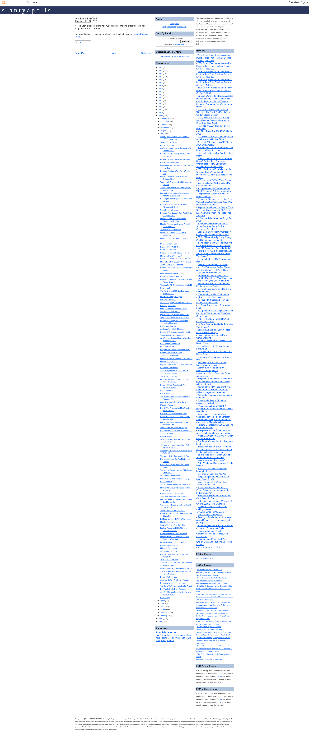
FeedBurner (179, 44)
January (164, 616)
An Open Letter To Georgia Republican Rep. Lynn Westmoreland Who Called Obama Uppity (214, 313)
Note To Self (165, 288)
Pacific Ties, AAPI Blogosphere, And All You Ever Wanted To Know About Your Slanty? (214, 254)
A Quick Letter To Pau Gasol (210, 512)
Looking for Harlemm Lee (209, 273)
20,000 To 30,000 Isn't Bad (170, 230)
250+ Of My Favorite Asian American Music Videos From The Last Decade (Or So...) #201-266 (214, 58)
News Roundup (166, 436)
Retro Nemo (165, 393)
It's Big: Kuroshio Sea (168, 244)
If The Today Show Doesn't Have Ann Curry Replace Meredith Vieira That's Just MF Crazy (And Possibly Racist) (214, 245)
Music (98, 43)
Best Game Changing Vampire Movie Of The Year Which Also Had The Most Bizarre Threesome (213, 640)
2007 (161, 621)
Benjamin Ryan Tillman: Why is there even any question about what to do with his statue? (214, 381)
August (163, 131)
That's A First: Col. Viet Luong (171, 265)
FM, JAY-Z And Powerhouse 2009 (173, 413)
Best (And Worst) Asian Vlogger (209, 627)
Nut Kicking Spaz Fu (168, 326)
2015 (161, 101)
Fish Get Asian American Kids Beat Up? (175, 259)
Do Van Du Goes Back (169, 577)
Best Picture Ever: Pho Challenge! (173, 534)
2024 (161, 74)
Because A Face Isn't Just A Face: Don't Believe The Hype (213, 331)
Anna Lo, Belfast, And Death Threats (174, 580)
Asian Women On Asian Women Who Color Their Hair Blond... (213, 121)
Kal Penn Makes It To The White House (175, 519)
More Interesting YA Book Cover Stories (175, 262)
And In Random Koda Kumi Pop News (175, 485)
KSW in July (165, 597)
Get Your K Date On (168, 299)
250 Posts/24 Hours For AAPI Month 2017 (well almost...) (214, 143)
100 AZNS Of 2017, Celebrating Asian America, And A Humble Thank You (214, 138)
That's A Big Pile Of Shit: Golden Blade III (176, 285)
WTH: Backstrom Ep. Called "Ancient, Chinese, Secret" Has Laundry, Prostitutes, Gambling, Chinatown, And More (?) (214, 173)
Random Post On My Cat (170, 247)
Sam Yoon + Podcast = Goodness (173, 496)
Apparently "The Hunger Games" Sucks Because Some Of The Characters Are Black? (212, 226)
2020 (161, 86)
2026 (161, 68)
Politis (171, 638)
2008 (161, 619)
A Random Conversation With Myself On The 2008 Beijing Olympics (214, 502)
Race (163, 640)
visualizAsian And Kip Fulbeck (171, 476)
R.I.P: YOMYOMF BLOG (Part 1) (213, 117)
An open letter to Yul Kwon (209, 547)
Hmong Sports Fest (168, 306)
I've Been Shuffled (86, 18)
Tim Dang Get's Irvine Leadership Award (176, 586)
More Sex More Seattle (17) (171, 273)
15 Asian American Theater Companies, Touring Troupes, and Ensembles (212, 534)
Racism (170, 640)
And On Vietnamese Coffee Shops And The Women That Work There (213, 268)
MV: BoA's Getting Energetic (171, 297)
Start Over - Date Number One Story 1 (175, 479)
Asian (82, 43)
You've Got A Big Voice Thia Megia (173, 428)
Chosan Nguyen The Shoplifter (172, 493)
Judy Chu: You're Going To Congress (174, 402)
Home (113, 53)
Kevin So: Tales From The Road (172, 583)
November (165, 122)
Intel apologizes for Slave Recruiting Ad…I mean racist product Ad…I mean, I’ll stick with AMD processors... (214, 449)
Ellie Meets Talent (167, 347)
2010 (161, 113)
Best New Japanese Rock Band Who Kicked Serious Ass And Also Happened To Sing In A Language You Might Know (213, 605)
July (162, 134)
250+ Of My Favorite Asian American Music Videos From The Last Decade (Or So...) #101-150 (214, 74)
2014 (161, 104)
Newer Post (80, 53)
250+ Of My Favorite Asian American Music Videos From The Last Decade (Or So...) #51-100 (214, 82)
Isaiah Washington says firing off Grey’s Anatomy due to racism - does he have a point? (213, 490)
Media (189, 635)
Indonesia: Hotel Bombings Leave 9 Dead (176, 359)
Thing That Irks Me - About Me (172, 335)
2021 (161, 83)
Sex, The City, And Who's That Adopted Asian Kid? (211, 483)
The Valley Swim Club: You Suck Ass (174, 456)
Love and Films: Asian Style (211, 528)
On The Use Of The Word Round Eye (215, 278)
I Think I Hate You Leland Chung (213, 264)
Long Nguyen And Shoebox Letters (173, 308)
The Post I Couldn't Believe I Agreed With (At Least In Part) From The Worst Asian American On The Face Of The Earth (214, 597)
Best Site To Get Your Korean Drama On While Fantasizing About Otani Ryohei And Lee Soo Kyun (214, 588)
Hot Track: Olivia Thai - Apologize (173, 589)
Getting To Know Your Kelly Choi (172, 525)
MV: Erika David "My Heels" (171, 256)
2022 (161, 80)
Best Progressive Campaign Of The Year (212, 583)
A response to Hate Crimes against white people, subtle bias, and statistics (214, 431)
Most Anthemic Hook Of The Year (209, 570)
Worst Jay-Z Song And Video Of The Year (212, 578)
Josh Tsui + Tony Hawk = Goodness (174, 317)
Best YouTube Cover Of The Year (209, 629)
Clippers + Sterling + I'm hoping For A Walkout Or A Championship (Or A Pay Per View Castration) (214, 202)
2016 (161, 98)
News (164, 638)
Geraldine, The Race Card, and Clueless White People (211, 363)
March (163, 610)
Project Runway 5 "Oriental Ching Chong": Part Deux (212, 320)
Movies (169, 635)
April (162, 607)
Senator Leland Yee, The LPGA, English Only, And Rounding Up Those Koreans (214, 542)
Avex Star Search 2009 (169, 560)
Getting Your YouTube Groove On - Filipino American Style (213, 284)
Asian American (89, 43)
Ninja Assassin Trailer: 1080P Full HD (174, 253)
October (164, 125)
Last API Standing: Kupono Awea (173, 542)
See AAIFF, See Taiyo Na (170, 312)
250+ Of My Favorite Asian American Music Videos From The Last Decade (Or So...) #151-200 (214, 66)
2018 (161, 92)
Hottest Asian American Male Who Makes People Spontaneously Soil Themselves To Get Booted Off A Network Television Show (214, 648)
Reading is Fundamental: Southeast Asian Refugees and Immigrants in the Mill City (214, 520)
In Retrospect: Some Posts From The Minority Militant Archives (214, 149)
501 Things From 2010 (204, 558)
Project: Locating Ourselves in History (175, 159)
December (165, 119)
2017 (161, 95)
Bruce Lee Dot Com (168, 250)
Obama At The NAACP (169, 362)
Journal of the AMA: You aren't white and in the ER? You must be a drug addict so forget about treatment (213, 390)
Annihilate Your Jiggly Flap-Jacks (173, 329)
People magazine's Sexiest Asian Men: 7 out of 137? (212, 478)
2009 (161, 116)
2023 (161, 77)
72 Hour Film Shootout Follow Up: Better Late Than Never (212, 301)
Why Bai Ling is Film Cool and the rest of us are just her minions (212, 295)
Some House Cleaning (169, 210)
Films (163, 635)
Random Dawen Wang (169, 545)
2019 (161, 89)
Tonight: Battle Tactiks (168, 142)
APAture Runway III (167, 390)
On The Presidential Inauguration (213, 275)
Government (179, 635)
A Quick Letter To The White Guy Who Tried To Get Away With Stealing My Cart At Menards (214, 183)
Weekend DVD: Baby (168, 551)
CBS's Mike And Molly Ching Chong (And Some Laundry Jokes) (213, 238)
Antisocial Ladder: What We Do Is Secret (176, 568)
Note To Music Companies (210, 514)
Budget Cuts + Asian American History (175, 350)
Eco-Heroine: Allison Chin (170, 344)
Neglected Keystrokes (169, 368)
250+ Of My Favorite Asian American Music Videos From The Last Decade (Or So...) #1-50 (214, 90)
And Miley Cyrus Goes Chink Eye (213, 281)
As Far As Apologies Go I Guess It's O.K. (176, 303)
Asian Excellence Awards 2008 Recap (215, 525)
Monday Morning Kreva (169, 522)
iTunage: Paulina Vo (168, 405)
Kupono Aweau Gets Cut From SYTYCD (176, 365)
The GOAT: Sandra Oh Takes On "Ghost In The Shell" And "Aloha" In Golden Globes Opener (213, 112)
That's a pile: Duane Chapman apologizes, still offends (211, 401)
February (164, 612)
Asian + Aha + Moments (169, 356)
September (165, 128)
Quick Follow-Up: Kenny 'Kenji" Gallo (174, 315)
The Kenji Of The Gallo (169, 376)
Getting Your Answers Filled (171, 353)
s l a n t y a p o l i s (26, 10)
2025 (161, 71)
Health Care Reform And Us (171, 276)
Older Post (146, 53)
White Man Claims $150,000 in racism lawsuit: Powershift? (214, 437)
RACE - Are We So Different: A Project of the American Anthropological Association (214, 409)
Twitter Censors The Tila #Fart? (172, 510)
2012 (161, 107)
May (162, 603)
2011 (161, 110)
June (163, 601)
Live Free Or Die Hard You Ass (212, 474)
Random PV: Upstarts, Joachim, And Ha (176, 332)
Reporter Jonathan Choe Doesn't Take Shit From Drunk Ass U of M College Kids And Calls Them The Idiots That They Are (214, 211)
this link (219, 676)
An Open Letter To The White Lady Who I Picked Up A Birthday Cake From (214, 189)
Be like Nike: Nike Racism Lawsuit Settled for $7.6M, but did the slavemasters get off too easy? (213, 457)
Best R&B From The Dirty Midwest (209, 659)
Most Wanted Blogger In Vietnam (209, 580)
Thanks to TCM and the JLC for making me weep (211, 508)
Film (158, 635)
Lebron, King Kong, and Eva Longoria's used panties (210, 369)
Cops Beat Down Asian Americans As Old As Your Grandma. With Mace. (214, 233)
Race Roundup (166, 482)
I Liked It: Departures (168, 548)
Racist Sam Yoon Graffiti (169, 162)
